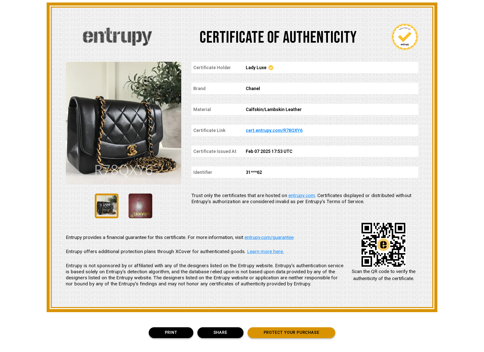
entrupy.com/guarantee (269, 237)
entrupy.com (301, 195)
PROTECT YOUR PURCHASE (291, 332)
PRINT (171, 332)
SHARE (220, 332)
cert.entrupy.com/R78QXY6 (274, 130)
